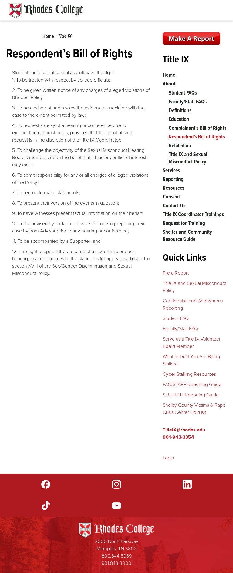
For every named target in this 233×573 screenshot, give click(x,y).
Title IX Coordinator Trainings (193, 214)
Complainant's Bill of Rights (197, 128)
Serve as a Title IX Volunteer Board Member (192, 342)
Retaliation (180, 145)
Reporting (173, 179)
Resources (173, 188)
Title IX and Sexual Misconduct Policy (188, 157)
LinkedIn (187, 484)
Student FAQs (183, 93)
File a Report (176, 272)
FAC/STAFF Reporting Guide (192, 384)
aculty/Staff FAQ (181, 328)
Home (48, 36)
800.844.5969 (117, 555)
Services (171, 170)
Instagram (116, 484)
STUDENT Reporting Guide (191, 394)
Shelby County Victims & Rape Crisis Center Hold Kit (194, 408)
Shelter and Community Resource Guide (187, 235)
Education (179, 119)
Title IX (65, 35)
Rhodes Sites (46, 10)
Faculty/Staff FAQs (188, 101)
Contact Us (174, 205)
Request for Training (184, 223)
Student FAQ (176, 318)
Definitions (180, 110)
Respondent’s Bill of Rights (197, 137)
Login (168, 457)
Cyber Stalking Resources (189, 374)
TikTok (45, 505)
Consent (171, 197)
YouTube (116, 505)
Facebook (45, 484)
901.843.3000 (116, 563)
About (169, 84)
